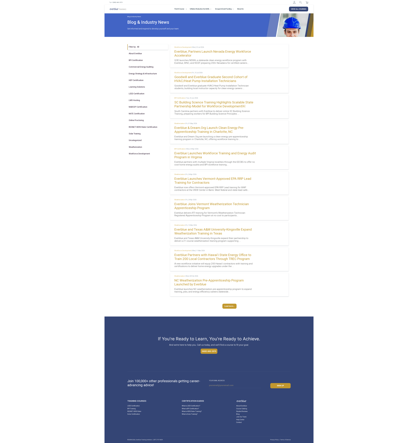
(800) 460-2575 (209, 351)
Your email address (217, 380)
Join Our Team (241, 417)
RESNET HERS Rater (134, 411)
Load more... (229, 306)
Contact (239, 422)
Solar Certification (133, 414)
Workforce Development (182, 47)
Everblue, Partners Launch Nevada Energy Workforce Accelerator (212, 53)
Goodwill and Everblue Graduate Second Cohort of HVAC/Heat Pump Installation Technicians (211, 79)
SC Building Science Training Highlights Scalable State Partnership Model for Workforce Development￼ (213, 104)
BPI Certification (179, 98)
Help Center (240, 420)
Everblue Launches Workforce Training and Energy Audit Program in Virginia (215, 155)
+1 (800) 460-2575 (116, 2)
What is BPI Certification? (190, 409)
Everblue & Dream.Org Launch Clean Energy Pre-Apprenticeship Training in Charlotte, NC (209, 130)
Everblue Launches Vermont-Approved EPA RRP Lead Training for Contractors (212, 180)
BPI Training (131, 409)
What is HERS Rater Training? (192, 411)
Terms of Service (285, 440)
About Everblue (241, 406)
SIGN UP (280, 385)
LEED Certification (133, 406)
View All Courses (298, 9)
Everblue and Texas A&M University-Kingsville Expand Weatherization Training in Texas (213, 231)
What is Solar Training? (190, 414)
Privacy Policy (274, 440)
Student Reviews (242, 411)
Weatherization (179, 123)
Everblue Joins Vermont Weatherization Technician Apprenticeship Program (211, 206)
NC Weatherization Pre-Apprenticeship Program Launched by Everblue (209, 282)
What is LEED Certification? (191, 406)
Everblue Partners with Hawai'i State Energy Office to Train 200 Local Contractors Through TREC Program (212, 257)
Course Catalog (241, 409)
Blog (237, 414)
